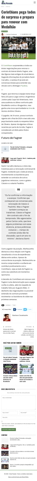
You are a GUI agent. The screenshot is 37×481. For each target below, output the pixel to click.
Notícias (4, 31)
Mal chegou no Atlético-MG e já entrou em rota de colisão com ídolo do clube (27, 333)
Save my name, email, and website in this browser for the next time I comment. (18, 424)
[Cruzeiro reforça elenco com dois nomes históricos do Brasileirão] (10, 369)
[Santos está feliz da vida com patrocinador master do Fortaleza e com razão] (27, 369)
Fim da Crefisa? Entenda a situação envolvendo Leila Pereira (21, 148)
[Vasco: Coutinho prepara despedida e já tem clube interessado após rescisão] (5, 466)
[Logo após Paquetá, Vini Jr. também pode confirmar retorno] (5, 160)
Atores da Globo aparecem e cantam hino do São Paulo (9, 331)
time (30, 108)
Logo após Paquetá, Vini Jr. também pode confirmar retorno (22, 159)
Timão (14, 305)
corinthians (8, 305)
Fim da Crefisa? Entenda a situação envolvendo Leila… (20, 439)
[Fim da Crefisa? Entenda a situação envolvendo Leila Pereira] (5, 149)
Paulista (24, 86)
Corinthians (8, 66)
